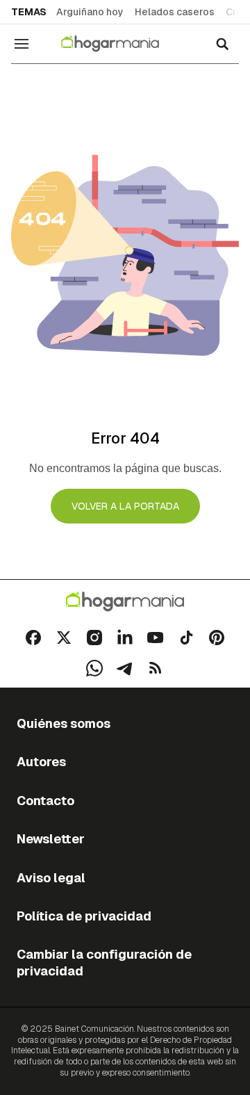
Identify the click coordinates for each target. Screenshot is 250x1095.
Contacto (45, 801)
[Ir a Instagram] (94, 637)
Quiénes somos (63, 723)
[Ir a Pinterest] (216, 637)
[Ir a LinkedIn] (125, 637)
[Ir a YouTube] (155, 637)
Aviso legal (51, 878)
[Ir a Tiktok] (186, 637)
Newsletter (51, 839)
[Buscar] (222, 44)
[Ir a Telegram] (125, 668)
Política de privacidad (84, 916)
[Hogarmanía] (119, 43)
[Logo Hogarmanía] (125, 602)
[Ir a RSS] (155, 668)
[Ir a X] (64, 637)
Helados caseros (175, 12)
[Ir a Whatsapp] (94, 668)
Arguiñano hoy (90, 12)
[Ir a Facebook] (33, 637)
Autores (41, 762)
